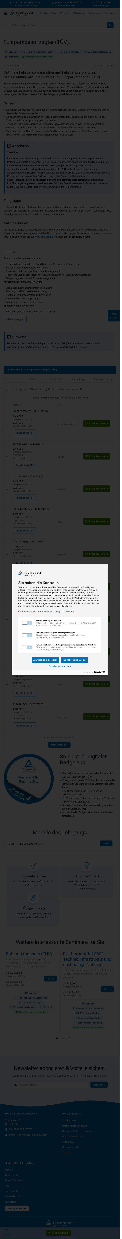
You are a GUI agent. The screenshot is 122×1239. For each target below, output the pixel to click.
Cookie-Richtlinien (26, 611)
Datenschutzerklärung (49, 611)
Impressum (68, 611)
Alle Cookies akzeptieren (45, 660)
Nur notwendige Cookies (74, 660)
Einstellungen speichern (60, 666)
